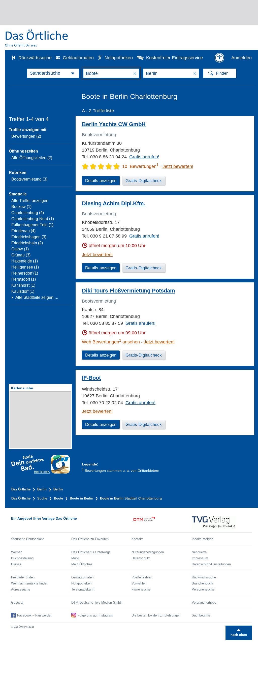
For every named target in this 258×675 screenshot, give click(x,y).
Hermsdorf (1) (23, 279)
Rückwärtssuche (35, 57)
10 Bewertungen (140, 166)
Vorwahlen (139, 583)
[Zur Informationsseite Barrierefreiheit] (219, 58)
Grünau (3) (20, 255)
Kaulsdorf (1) (22, 291)
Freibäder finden (23, 577)
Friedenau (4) (23, 231)
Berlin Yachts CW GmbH (114, 124)
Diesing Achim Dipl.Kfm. (113, 203)
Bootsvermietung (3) (29, 179)
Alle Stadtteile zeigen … (36, 297)
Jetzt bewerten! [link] (178, 166)
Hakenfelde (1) (24, 261)
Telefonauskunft (82, 589)
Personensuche (203, 589)
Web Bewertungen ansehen (111, 342)
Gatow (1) (20, 249)
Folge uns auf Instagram (95, 615)
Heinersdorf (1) (24, 273)
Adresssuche (20, 589)
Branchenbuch (202, 583)
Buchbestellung (22, 558)
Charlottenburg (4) (27, 213)
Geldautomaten (78, 57)
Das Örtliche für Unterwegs (91, 552)
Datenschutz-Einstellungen (211, 564)
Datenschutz (141, 558)
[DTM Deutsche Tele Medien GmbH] (162, 523)
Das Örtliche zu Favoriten (90, 539)
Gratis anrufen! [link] (144, 156)
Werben (16, 552)
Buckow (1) (21, 206)
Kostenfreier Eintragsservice (174, 57)
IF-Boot (91, 378)
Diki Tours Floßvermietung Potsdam (128, 290)
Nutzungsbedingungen (148, 552)
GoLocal (17, 602)
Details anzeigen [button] (100, 180)
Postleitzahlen (142, 577)
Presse (16, 564)
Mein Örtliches (81, 564)
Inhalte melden (202, 539)
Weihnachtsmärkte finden (29, 583)
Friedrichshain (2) (27, 243)
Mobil (75, 558)
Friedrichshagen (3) (28, 237)
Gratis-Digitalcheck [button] (143, 180)
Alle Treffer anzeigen (29, 200)
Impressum (200, 558)
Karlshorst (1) (23, 285)
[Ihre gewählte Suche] (53, 73)
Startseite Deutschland (27, 539)
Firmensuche (141, 589)
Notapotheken (119, 57)
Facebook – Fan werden (34, 615)
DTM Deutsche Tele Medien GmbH (96, 602)
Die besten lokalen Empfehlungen (156, 615)
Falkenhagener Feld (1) (32, 225)
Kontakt (137, 539)
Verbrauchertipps (204, 602)
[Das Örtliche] (37, 38)
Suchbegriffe (201, 615)
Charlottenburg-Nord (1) (32, 219)
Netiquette (199, 552)
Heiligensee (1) (25, 267)
